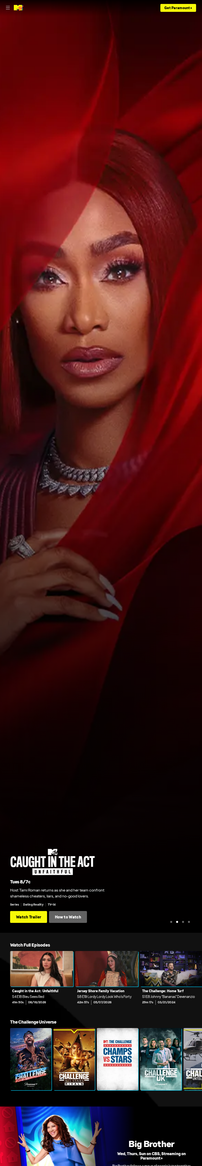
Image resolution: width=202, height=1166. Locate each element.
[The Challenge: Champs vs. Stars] (117, 1059)
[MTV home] (18, 8)
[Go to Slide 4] (189, 922)
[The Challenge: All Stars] (74, 1059)
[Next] (197, 981)
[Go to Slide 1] (171, 922)
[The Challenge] (30, 1059)
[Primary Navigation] (8, 8)
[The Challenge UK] (161, 1059)
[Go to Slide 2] (177, 922)
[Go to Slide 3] (183, 922)
